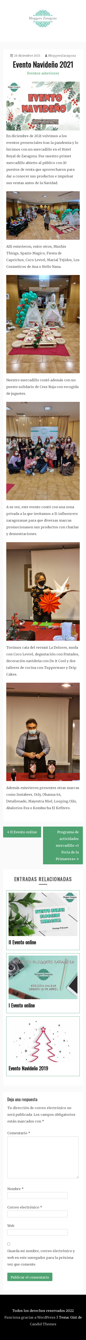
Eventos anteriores (43, 73)
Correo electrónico (24, 1207)
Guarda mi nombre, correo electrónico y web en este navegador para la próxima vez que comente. (41, 1257)
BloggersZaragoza (62, 55)
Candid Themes (43, 1324)
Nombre (15, 1189)
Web (10, 1226)
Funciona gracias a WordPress (30, 1317)
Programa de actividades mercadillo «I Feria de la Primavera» (67, 845)
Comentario (18, 1133)
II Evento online (23, 832)
